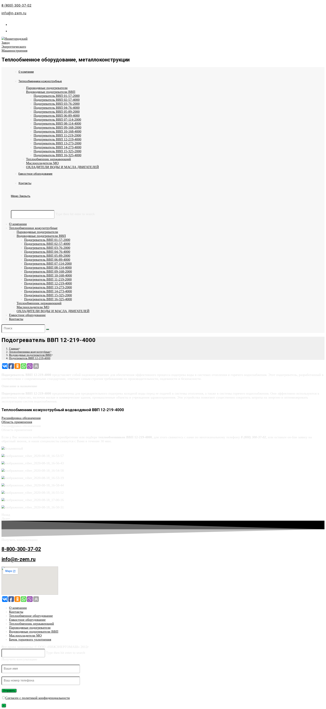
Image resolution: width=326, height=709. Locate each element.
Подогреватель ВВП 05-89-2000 (47, 256)
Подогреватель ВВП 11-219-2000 (48, 279)
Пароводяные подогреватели (37, 232)
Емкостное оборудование (27, 315)
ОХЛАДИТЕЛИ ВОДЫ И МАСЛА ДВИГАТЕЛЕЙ (53, 311)
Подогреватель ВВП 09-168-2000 (48, 271)
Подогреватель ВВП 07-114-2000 (48, 263)
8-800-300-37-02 (21, 549)
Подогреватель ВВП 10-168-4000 (48, 275)
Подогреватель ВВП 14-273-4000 (48, 291)
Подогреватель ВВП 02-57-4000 (47, 244)
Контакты (16, 319)
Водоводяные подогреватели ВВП (41, 236)
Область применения (17, 422)
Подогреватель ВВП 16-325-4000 (48, 299)
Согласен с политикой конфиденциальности (37, 698)
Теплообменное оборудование (31, 616)
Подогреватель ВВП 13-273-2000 (48, 287)
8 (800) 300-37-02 (17, 5)
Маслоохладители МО (33, 307)
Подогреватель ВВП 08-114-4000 (48, 267)
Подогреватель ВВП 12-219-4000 (48, 283)
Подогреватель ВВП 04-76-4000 (47, 252)
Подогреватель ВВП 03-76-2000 (47, 248)
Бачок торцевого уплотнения (30, 639)
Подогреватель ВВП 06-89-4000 (47, 259)
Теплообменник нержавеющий (39, 303)
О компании (18, 224)
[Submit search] (47, 329)
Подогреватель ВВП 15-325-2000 (48, 295)
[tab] (163, 418)
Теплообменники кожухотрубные (33, 228)
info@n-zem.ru (14, 13)
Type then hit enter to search (75, 214)
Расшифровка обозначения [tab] (21, 426)
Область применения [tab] (17, 430)
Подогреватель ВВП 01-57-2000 (47, 240)
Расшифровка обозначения (21, 418)
